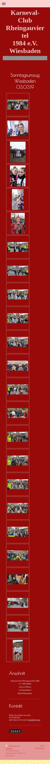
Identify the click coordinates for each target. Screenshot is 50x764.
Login (42, 746)
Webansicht (39, 748)
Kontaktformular (34, 720)
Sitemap (9, 748)
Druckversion (14, 746)
